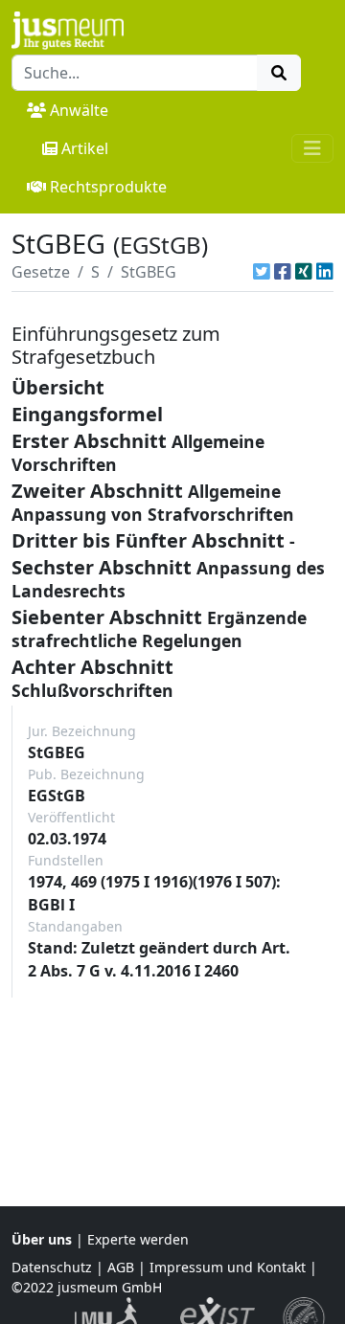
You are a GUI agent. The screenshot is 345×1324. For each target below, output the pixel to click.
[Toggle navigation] (312, 148)
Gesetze (41, 271)
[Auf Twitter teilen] (261, 271)
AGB (120, 1267)
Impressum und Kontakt (228, 1267)
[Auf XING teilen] (303, 271)
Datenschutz (52, 1267)
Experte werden (138, 1239)
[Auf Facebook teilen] (282, 271)
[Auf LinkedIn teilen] (325, 271)
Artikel (84, 148)
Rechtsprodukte (108, 186)
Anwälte (79, 110)
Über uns (42, 1239)
